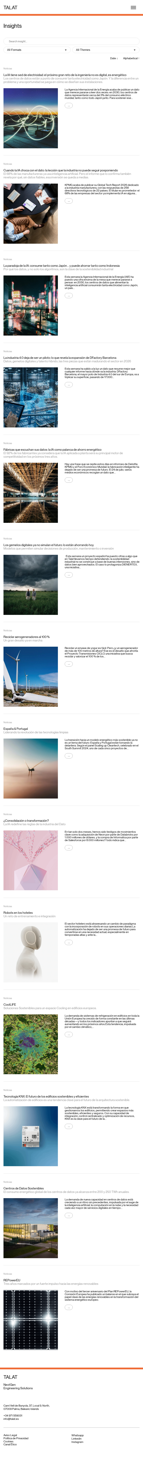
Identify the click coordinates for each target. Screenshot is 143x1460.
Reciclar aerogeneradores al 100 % (26, 637)
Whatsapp (78, 1435)
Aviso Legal (10, 1435)
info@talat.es (11, 1419)
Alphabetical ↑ (131, 58)
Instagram (77, 1442)
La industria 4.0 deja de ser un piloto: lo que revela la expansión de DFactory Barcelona (59, 357)
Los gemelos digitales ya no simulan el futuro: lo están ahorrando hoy (48, 545)
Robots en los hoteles (18, 912)
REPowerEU (11, 1280)
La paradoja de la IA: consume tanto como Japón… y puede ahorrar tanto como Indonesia (61, 265)
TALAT (10, 7)
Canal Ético (10, 1444)
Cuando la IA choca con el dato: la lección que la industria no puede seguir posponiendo (60, 170)
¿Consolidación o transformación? (26, 820)
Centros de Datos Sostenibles (23, 1188)
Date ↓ (114, 58)
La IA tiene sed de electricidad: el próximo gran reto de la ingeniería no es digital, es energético (64, 75)
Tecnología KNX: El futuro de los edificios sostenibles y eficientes (46, 1096)
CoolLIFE (9, 1004)
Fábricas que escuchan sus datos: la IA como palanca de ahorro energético (52, 449)
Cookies (8, 1441)
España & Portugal (15, 729)
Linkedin (76, 1438)
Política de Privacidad (15, 1438)
